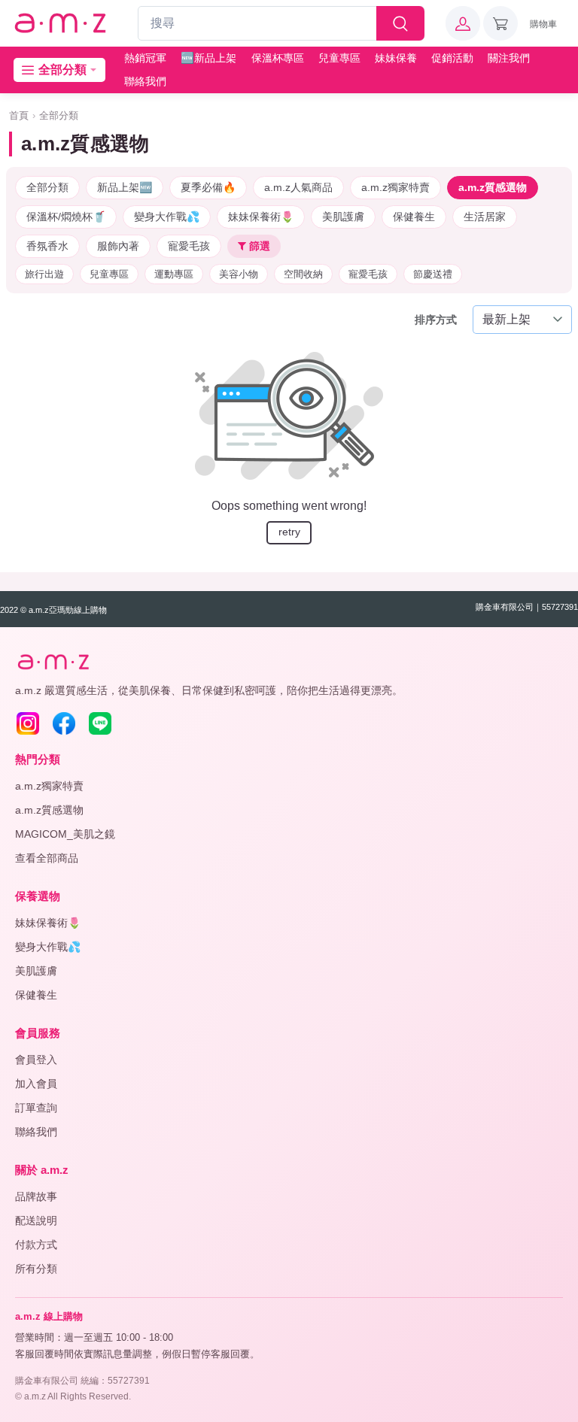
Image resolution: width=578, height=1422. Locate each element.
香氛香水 (47, 246)
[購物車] (500, 23)
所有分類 (36, 1269)
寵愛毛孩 (189, 246)
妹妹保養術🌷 (261, 217)
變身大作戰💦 (166, 217)
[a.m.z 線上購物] (59, 24)
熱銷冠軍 (145, 58)
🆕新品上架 (208, 58)
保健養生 (414, 217)
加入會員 (36, 1084)
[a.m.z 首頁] (52, 662)
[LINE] (100, 723)
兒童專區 (339, 58)
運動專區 (173, 274)
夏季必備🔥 (208, 187)
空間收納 (303, 274)
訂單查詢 (36, 1108)
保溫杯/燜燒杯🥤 (65, 217)
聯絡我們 (145, 81)
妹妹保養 (396, 58)
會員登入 (36, 1060)
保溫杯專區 (277, 58)
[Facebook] (64, 723)
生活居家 (485, 217)
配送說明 (36, 1220)
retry (289, 532)
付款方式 (36, 1245)
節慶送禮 (432, 274)
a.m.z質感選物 (492, 187)
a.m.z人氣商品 (298, 187)
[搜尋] (400, 23)
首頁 (19, 115)
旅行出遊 (44, 274)
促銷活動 (452, 58)
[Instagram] (28, 723)
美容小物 (238, 274)
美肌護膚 (343, 217)
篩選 (258, 246)
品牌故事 (36, 1196)
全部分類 (58, 115)
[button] (463, 23)
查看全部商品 (46, 858)
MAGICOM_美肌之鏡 (65, 834)
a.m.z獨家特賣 (395, 187)
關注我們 (509, 58)
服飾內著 (118, 246)
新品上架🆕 (124, 187)
